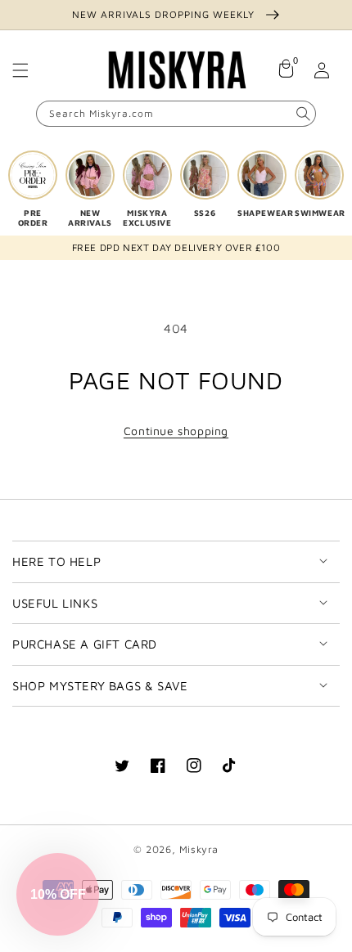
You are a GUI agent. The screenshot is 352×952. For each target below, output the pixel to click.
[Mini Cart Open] (285, 70)
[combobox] (176, 113)
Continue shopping (176, 431)
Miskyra (199, 849)
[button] (20, 70)
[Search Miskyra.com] (303, 113)
